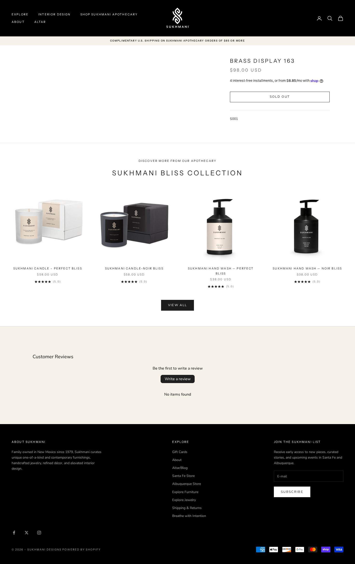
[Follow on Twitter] (26, 532)
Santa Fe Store (183, 476)
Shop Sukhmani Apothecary (109, 14)
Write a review (178, 379)
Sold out (280, 97)
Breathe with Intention (189, 516)
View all (177, 305)
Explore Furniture (185, 492)
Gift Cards (179, 452)
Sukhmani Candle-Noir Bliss (134, 268)
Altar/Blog (180, 468)
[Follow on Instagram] (39, 532)
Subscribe (292, 492)
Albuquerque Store (186, 483)
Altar (40, 22)
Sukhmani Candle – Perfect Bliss (47, 268)
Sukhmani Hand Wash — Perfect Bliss (221, 271)
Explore (20, 14)
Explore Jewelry (184, 500)
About (18, 22)
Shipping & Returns (187, 508)
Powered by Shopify (81, 549)
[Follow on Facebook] (14, 532)
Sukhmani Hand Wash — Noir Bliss (307, 268)
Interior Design (54, 14)
